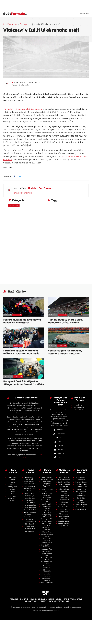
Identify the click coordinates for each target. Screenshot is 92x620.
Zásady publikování (73, 599)
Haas (13, 491)
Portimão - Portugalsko (47, 575)
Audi (13, 494)
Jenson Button (64, 516)
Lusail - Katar (47, 521)
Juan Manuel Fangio (64, 496)
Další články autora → (24, 193)
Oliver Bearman (30, 507)
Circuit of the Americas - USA (47, 478)
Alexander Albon (30, 517)
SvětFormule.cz (10, 24)
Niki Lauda (64, 487)
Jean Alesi (81, 479)
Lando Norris (30, 486)
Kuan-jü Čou (81, 507)
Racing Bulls (12, 487)
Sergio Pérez (29, 531)
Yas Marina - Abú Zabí (47, 562)
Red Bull (13, 484)
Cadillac (13, 501)
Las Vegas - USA (47, 519)
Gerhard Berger (81, 482)
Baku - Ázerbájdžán (47, 492)
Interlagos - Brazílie (47, 507)
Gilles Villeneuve (81, 487)
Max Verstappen (30, 491)
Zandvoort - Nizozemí (47, 566)
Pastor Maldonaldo (81, 494)
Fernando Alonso (30, 521)
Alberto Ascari (64, 514)
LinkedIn (60, 449)
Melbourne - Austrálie (46, 528)
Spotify (60, 457)
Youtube (61, 453)
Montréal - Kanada (47, 539)
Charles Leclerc (29, 488)
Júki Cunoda (30, 524)
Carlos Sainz (29, 514)
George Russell (29, 481)
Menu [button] (86, 14)
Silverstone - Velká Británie (47, 552)
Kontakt (24, 599)
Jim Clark (63, 519)
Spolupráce (79, 410)
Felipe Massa (81, 491)
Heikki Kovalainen (81, 501)
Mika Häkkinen (64, 523)
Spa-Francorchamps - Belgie (47, 557)
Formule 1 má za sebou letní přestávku (22, 109)
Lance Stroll (30, 526)
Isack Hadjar (29, 495)
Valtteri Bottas (30, 529)
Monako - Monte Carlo (47, 535)
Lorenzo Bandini (81, 504)
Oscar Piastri (29, 493)
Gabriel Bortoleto (30, 510)
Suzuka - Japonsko (46, 511)
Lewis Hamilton (30, 484)
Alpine (12, 489)
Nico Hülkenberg (30, 512)
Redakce (79, 405)
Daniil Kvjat (81, 498)
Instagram (61, 433)
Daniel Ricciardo (81, 477)
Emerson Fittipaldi (64, 492)
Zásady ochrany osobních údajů (46, 599)
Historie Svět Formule (59, 601)
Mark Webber (81, 489)
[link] (77, 14)
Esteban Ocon (30, 519)
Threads (61, 441)
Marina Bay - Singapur (46, 524)
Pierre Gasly (30, 500)
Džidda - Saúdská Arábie (47, 501)
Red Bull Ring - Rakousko (46, 546)
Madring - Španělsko (47, 571)
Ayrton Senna (64, 504)
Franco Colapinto (30, 505)
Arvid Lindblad (29, 503)
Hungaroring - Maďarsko (47, 515)
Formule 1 (24, 24)
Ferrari (12, 479)
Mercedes (12, 477)
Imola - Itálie (46, 504)
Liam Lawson (30, 498)
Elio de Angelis (81, 484)
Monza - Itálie (47, 542)
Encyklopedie (79, 407)
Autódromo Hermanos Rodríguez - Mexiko (47, 484)
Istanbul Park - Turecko (47, 579)
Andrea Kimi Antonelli (29, 478)
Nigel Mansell (64, 526)
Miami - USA (46, 532)
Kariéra (42, 601)
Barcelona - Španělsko (47, 496)
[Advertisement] (46, 4)
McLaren (13, 482)
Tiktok (61, 445)
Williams (13, 496)
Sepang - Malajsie (46, 582)
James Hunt (63, 511)
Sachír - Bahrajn (47, 489)
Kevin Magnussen (81, 509)
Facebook (60, 430)
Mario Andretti (64, 500)
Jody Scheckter (64, 521)
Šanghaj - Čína (47, 549)
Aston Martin (13, 498)
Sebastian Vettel (64, 507)
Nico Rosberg (64, 489)
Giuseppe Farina (64, 509)
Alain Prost (64, 502)
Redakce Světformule (20, 85)
